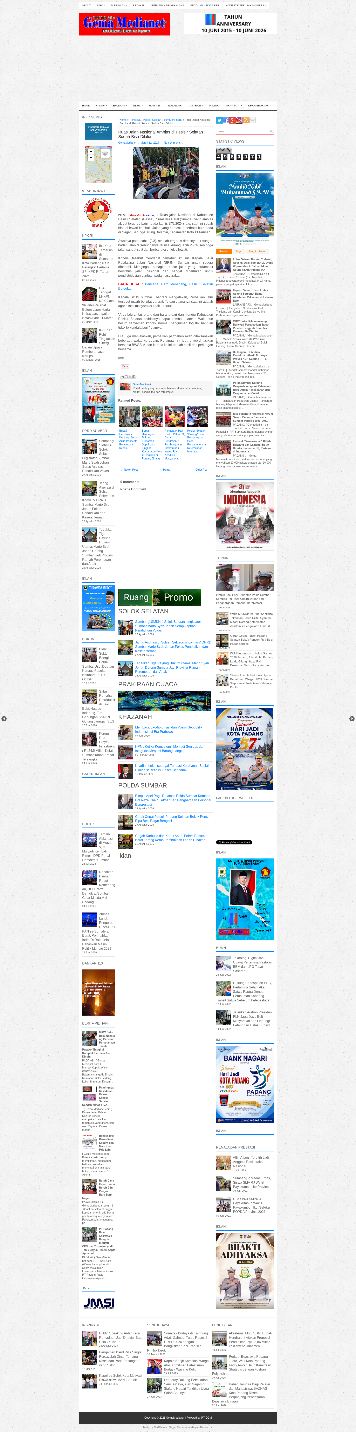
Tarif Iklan (119, 5)
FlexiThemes (160, 1427)
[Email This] (122, 377)
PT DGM (206, 1417)
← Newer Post (129, 469)
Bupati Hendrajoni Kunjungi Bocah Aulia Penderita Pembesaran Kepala (128, 439)
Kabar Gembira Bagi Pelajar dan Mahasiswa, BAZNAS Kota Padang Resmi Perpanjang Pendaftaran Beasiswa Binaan (241, 1392)
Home (86, 105)
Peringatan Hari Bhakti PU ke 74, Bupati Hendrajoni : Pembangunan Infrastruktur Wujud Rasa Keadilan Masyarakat (175, 444)
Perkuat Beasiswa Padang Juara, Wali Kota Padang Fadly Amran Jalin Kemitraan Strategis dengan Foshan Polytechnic (241, 1365)
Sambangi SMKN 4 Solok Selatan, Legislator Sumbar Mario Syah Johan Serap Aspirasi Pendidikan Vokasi (168, 626)
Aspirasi (197, 105)
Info (101, 5)
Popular (223, 251)
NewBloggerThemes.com (200, 1427)
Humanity (155, 105)
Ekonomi (120, 105)
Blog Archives (257, 251)
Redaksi (138, 5)
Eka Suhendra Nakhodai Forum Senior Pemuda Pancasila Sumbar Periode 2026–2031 (253, 417)
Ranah (101, 105)
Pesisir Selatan (152, 119)
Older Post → (204, 469)
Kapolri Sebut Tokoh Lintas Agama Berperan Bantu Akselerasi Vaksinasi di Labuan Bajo (253, 295)
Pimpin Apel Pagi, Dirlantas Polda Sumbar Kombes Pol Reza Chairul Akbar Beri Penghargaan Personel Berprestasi (173, 800)
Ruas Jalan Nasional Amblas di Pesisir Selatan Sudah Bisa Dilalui (160, 134)
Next (352, 718)
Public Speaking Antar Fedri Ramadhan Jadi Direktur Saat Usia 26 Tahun (120, 1338)
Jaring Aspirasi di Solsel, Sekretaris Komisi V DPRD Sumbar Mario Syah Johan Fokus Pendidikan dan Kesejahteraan (173, 647)
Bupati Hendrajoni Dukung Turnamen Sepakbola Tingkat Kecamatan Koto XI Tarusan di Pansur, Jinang (152, 444)
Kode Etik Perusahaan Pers (246, 5)
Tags (238, 251)
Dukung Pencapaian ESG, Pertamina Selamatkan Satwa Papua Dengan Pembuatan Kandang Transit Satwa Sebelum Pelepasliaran (244, 991)
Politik (214, 105)
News (138, 105)
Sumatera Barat (173, 119)
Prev (4, 718)
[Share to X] (130, 377)
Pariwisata (233, 105)
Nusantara (175, 105)
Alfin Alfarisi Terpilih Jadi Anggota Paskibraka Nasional (251, 1162)
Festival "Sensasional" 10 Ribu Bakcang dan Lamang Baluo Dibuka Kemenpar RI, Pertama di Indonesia (252, 446)
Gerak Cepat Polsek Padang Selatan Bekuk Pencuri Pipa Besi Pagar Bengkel (251, 639)
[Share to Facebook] (134, 377)
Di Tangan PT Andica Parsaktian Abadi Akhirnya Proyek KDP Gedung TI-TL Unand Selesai (250, 357)
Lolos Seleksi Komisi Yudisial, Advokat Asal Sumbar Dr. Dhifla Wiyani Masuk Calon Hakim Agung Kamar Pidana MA (253, 264)
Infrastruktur (258, 105)
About (86, 5)
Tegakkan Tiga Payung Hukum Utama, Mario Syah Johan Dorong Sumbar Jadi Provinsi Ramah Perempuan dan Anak (172, 667)
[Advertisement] (178, 70)
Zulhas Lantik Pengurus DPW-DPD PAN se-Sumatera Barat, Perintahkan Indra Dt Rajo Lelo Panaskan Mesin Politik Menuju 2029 (98, 931)
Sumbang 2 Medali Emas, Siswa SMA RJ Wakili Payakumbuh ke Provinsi (252, 1182)
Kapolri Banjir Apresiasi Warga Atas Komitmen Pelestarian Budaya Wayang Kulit (186, 1365)
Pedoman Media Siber (204, 5)
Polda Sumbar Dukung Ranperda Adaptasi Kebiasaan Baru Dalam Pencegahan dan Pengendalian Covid (252, 388)
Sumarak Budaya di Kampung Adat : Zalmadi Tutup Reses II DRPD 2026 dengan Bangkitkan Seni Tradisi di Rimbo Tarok (177, 1342)
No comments (172, 142)
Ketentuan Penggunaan (167, 5)
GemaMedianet (175, 1417)
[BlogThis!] (126, 377)
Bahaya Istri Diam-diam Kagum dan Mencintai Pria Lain (106, 1142)
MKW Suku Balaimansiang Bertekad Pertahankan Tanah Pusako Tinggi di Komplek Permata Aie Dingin (251, 326)
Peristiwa (135, 119)
